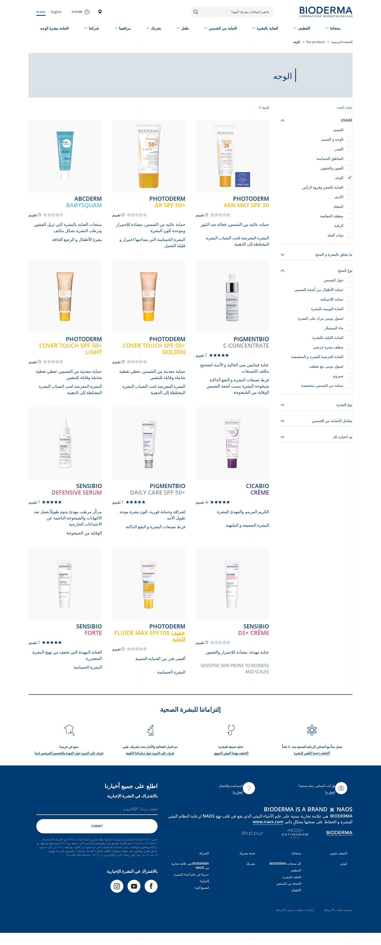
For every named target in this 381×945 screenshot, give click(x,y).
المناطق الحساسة (329, 158)
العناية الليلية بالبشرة (327, 337)
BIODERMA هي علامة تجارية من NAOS (190, 865)
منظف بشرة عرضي (328, 347)
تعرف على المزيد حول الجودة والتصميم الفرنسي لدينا (69, 753)
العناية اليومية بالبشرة (327, 308)
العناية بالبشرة (267, 28)
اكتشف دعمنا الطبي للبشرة (312, 753)
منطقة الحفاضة (331, 215)
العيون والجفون (332, 168)
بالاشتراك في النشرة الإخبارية (132, 796)
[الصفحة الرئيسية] (326, 11)
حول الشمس (333, 279)
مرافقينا (125, 28)
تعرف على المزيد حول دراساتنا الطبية (150, 753)
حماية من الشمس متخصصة (322, 385)
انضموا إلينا (202, 887)
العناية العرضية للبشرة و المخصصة (317, 356)
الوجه (339, 177)
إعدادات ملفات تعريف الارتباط (295, 910)
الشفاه (338, 206)
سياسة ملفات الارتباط (338, 910)
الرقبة (338, 225)
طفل (185, 28)
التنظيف (304, 28)
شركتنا (94, 28)
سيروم (338, 375)
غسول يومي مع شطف (326, 366)
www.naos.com (268, 822)
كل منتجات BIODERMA (285, 863)
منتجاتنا (335, 28)
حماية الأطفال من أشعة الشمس (318, 289)
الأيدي (339, 196)
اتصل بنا (330, 792)
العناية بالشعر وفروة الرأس (322, 187)
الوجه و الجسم (332, 139)
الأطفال (296, 890)
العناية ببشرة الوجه (54, 28)
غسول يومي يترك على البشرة (320, 318)
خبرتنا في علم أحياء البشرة (191, 874)
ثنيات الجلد (335, 235)
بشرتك (156, 28)
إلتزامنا (204, 881)
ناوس (343, 863)
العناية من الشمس (223, 28)
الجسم (338, 129)
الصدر (339, 148)
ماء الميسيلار (333, 327)
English (56, 12)
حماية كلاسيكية (332, 299)
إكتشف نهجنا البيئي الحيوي (231, 753)
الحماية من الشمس (288, 883)
